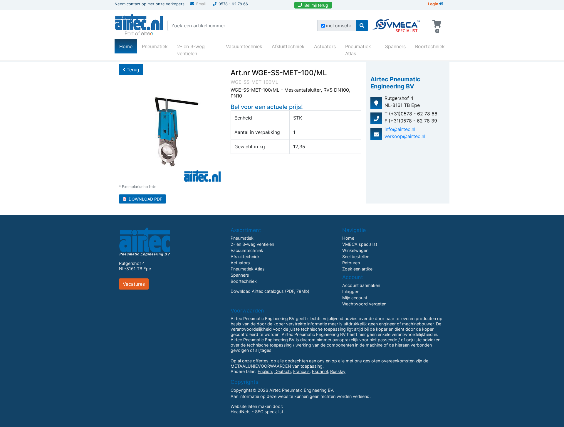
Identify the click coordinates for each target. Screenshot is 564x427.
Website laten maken (251, 406)
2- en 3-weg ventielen (191, 49)
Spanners (395, 46)
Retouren (351, 262)
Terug (132, 70)
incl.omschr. (339, 25)
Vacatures (134, 284)
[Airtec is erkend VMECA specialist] (396, 23)
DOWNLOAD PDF (145, 198)
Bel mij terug (316, 5)
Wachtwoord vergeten (364, 303)
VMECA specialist (359, 244)
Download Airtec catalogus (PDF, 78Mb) (270, 291)
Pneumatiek (155, 46)
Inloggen (350, 291)
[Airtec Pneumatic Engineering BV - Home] (139, 24)
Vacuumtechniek (244, 46)
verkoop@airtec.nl (405, 136)
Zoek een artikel (357, 268)
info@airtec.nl (400, 129)
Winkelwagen (355, 250)
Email (201, 3)
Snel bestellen (355, 256)
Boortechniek (430, 46)
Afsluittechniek (288, 46)
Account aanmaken (361, 285)
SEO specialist (269, 411)
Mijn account (354, 297)
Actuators (325, 46)
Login (433, 3)
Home (128, 46)
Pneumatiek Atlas (358, 49)
